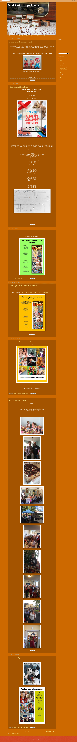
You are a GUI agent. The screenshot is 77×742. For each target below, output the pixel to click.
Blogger (46, 739)
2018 (61, 74)
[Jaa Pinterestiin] (34, 80)
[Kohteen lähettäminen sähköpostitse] (30, 80)
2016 (61, 77)
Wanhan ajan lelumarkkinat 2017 (20, 400)
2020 (61, 65)
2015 (61, 79)
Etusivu (11, 36)
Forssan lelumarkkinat (16, 232)
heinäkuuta (63, 67)
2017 (61, 75)
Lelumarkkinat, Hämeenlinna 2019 (38, 36)
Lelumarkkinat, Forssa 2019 (21, 36)
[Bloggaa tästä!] (31, 80)
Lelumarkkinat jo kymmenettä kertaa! (21, 658)
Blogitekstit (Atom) (15, 733)
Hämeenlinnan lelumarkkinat (18, 87)
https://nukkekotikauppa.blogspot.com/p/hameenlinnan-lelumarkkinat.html (37, 292)
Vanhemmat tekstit (51, 731)
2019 (61, 72)
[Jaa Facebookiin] (33, 80)
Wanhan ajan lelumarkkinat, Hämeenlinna (23, 285)
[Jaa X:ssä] (32, 80)
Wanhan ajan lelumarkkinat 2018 (20, 342)
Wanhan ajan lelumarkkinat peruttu (21, 42)
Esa (60, 58)
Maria (61, 60)
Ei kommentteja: (25, 80)
